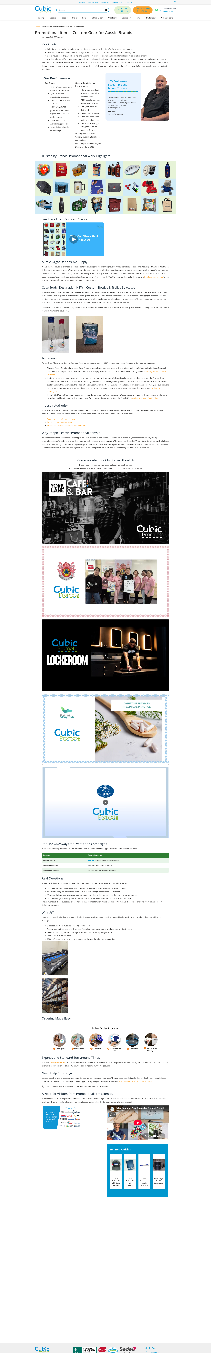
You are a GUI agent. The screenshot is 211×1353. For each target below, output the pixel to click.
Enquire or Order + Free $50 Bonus (143, 10)
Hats (84, 18)
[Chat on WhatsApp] (156, 10)
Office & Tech (97, 18)
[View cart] (175, 2)
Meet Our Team (93, 2)
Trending (40, 18)
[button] (41, 18)
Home (37, 27)
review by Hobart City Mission (145, 398)
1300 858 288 (168, 11)
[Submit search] (106, 10)
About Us (82, 2)
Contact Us (128, 2)
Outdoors (112, 18)
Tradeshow (151, 18)
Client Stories (117, 2)
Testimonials (105, 2)
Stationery (126, 18)
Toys (138, 18)
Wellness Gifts (167, 18)
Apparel (53, 18)
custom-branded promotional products (135, 1081)
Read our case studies (153, 277)
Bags (64, 18)
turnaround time (57, 1062)
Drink (74, 18)
